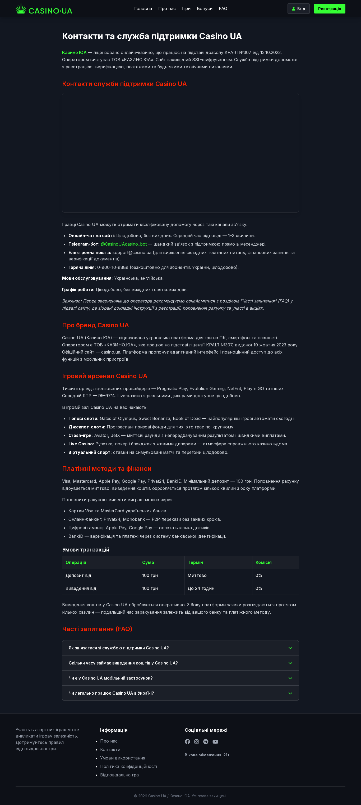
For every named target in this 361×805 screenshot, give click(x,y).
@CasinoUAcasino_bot (124, 244)
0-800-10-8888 (112, 267)
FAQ (223, 8)
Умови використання (122, 758)
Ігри (186, 8)
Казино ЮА (74, 52)
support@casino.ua (132, 252)
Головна (143, 8)
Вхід (301, 8)
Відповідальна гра (119, 774)
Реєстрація (329, 8)
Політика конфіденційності (128, 766)
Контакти (110, 749)
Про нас (167, 8)
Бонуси (204, 8)
